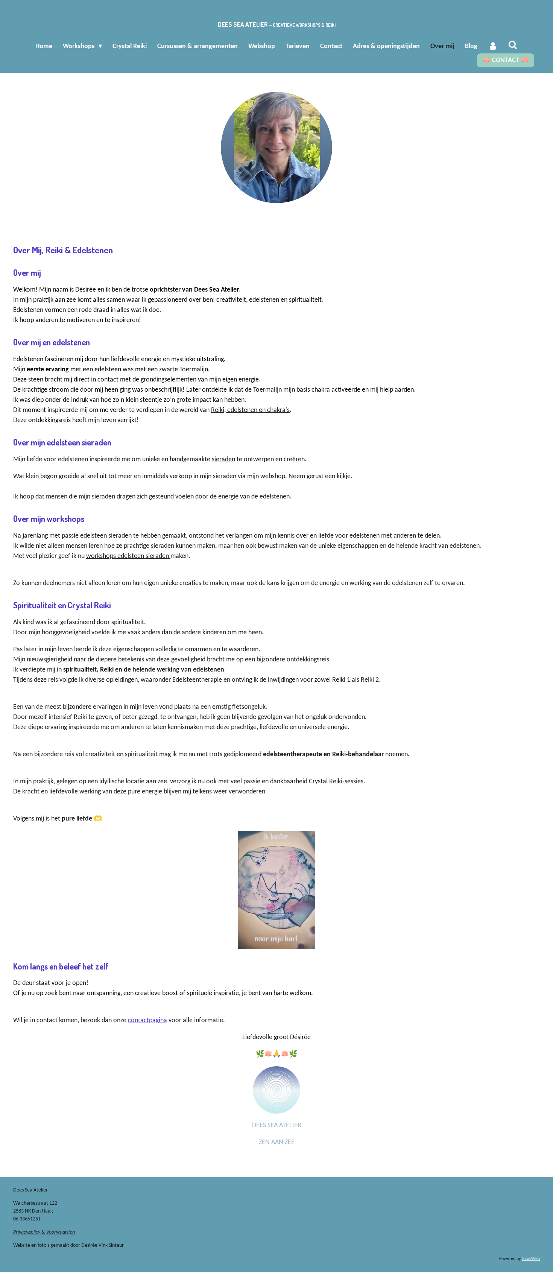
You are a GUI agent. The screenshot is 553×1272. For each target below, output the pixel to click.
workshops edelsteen (116, 556)
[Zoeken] (513, 46)
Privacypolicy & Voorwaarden (44, 1232)
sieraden (223, 459)
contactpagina (147, 1020)
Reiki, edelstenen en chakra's (250, 410)
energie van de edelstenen (254, 496)
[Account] (493, 46)
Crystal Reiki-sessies (336, 781)
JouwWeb (531, 1259)
